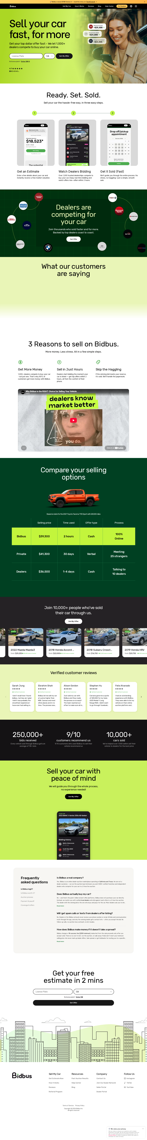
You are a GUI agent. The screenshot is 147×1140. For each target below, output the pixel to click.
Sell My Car (67, 6)
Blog (99, 6)
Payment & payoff (27, 901)
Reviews (91, 6)
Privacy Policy (79, 1105)
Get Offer (73, 239)
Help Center (109, 6)
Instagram (131, 1078)
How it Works (79, 6)
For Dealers (122, 6)
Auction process (27, 897)
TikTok (129, 1083)
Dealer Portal (101, 1092)
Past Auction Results (80, 1078)
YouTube (130, 1087)
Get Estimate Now (56, 1078)
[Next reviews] (141, 697)
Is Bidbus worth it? (28, 893)
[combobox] (49, 56)
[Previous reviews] (6, 697)
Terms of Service (68, 1105)
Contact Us (101, 1078)
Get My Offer (64, 56)
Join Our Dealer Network (106, 1083)
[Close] (144, 2)
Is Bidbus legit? (27, 889)
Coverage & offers (27, 905)
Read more (60, 906)
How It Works (54, 1083)
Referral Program (55, 1092)
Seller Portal (101, 1087)
